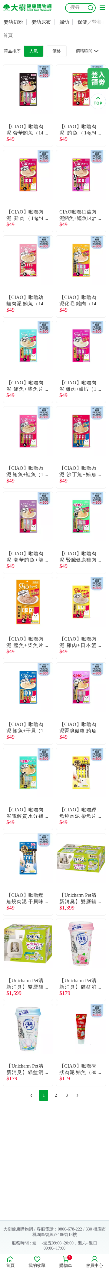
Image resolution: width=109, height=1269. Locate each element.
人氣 (33, 51)
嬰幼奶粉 (13, 22)
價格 (56, 51)
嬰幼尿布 (41, 22)
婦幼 (64, 22)
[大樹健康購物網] (27, 7)
